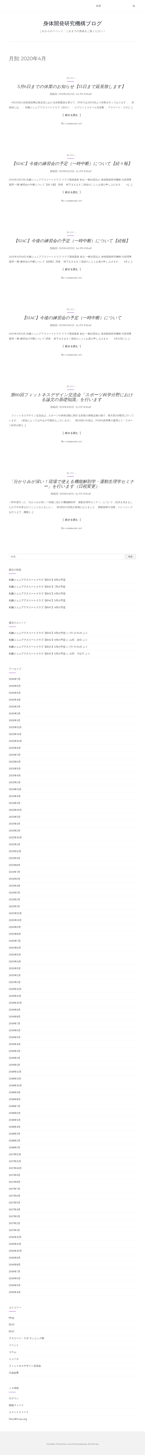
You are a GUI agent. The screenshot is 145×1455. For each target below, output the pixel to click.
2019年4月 (15, 1044)
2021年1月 (14, 906)
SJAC (12, 1331)
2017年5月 (14, 1202)
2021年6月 (14, 878)
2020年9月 (15, 927)
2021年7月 (14, 871)
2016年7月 (14, 1271)
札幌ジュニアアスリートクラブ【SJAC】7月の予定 (37, 586)
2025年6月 (15, 761)
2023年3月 (14, 823)
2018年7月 (14, 1106)
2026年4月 (15, 699)
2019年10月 (15, 1002)
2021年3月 (14, 892)
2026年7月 (15, 679)
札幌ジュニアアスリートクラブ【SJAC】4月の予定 (37, 607)
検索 (130, 556)
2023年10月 (15, 809)
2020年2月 (15, 975)
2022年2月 (14, 844)
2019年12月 (15, 989)
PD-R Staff (86, 94)
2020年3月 (15, 968)
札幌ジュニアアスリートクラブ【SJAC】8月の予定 (37, 579)
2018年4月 (15, 1126)
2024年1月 (14, 803)
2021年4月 (14, 885)
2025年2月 (15, 782)
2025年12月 (15, 727)
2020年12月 (15, 913)
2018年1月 (14, 1147)
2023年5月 (15, 816)
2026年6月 (15, 685)
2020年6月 (15, 947)
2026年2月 (15, 713)
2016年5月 (15, 1285)
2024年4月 (15, 796)
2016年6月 (15, 1278)
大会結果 (14, 1372)
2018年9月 (15, 1092)
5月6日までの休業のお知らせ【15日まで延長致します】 (72, 86)
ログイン (14, 1398)
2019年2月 (14, 1057)
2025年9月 (15, 747)
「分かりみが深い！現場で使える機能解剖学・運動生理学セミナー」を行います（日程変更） (71, 484)
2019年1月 (14, 1064)
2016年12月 (15, 1237)
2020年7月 (15, 940)
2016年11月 (15, 1244)
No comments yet (71, 123)
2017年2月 (14, 1223)
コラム (12, 1352)
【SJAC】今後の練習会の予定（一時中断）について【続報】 (71, 240)
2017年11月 (15, 1161)
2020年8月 (15, 933)
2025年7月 (15, 754)
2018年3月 (14, 1133)
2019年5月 (15, 1037)
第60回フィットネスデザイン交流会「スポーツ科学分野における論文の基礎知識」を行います (72, 397)
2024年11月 (15, 789)
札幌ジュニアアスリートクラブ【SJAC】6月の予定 (37, 593)
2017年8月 (14, 1182)
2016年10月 (15, 1250)
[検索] (133, 6)
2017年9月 (14, 1175)
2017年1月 (14, 1230)
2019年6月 (15, 1030)
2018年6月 (15, 1113)
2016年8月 (15, 1264)
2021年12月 (15, 851)
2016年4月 (15, 1292)
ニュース (14, 1358)
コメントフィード (19, 1412)
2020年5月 (15, 954)
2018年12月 (15, 1071)
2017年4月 (14, 1209)
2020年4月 (15, 961)
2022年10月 (15, 837)
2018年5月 (15, 1119)
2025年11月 (15, 734)
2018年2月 (14, 1140)
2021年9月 (14, 858)
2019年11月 (15, 995)
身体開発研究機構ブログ (72, 23)
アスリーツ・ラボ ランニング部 (26, 1338)
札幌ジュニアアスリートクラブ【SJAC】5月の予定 (37, 600)
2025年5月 (15, 768)
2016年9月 (15, 1257)
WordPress (93, 1444)
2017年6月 (14, 1195)
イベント (14, 1345)
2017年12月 (15, 1154)
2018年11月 (15, 1078)
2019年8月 (15, 1016)
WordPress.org (18, 1419)
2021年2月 (14, 899)
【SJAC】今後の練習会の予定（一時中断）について (71, 317)
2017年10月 (15, 1168)
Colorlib (70, 1444)
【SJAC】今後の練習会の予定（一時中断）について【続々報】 (71, 163)
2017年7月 (14, 1188)
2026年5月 (15, 692)
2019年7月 (14, 1023)
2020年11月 (15, 920)
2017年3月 (14, 1216)
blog (70, 78)
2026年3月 (15, 706)
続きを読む (71, 115)
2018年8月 (15, 1099)
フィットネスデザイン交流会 (25, 1365)
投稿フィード (16, 1405)
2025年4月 (15, 775)
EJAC (12, 1324)
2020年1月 (15, 982)
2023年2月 (14, 830)
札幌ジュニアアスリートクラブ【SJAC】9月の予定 (37, 632)
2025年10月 (15, 741)
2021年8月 (14, 865)
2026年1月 (14, 720)
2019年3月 (14, 1051)
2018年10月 (15, 1085)
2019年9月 (15, 1009)
